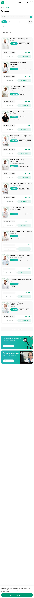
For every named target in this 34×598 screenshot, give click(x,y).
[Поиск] (20, 2)
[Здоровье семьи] (2, 2)
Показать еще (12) (17, 329)
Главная (3, 7)
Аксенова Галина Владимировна (16, 304)
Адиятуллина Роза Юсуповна (21, 231)
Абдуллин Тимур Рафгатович (21, 136)
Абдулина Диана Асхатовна (20, 112)
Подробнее (9, 56)
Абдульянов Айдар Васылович (17, 160)
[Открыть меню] (23, 2)
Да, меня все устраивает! (17, 595)
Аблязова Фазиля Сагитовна (21, 183)
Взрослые (12, 22)
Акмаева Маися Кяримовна (20, 279)
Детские (21, 22)
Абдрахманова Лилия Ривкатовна (18, 63)
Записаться (24, 56)
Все (4, 22)
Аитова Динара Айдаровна (20, 255)
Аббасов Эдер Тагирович (19, 39)
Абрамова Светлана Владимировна (17, 208)
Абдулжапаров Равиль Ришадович (18, 87)
